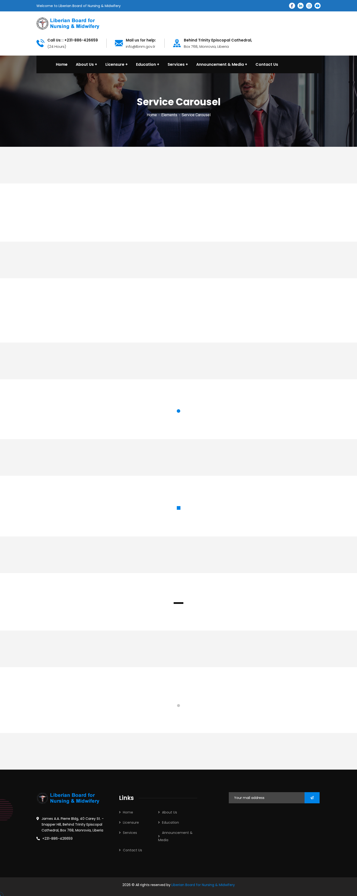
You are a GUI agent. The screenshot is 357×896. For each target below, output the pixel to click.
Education (170, 822)
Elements (169, 115)
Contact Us (132, 850)
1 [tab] (178, 411)
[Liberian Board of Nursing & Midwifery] (67, 23)
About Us (169, 812)
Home (152, 115)
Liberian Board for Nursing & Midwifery (203, 884)
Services (130, 832)
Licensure (131, 822)
